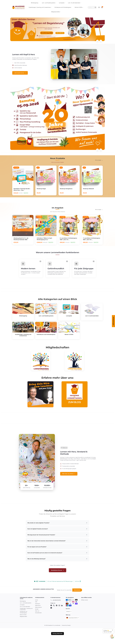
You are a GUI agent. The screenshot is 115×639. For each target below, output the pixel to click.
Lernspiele (61, 2)
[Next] (100, 41)
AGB (36, 601)
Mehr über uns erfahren (68, 473)
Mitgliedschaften (55, 11)
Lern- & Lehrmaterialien (74, 2)
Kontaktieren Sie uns (56, 570)
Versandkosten (38, 612)
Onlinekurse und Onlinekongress (63, 7)
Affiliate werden (84, 599)
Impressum (37, 603)
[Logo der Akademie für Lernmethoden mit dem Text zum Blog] (75, 394)
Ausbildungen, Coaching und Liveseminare (40, 7)
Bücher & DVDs (78, 7)
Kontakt (36, 609)
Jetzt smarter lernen (19, 72)
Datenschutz (38, 605)
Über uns (37, 610)
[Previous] (97, 41)
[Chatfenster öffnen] (112, 636)
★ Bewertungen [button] (113, 321)
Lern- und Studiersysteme (48, 2)
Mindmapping (34, 2)
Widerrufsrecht (38, 607)
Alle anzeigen (98, 160)
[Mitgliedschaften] (41, 361)
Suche (36, 599)
